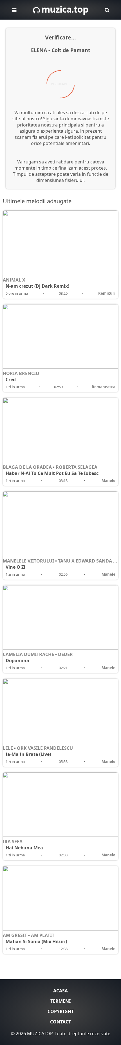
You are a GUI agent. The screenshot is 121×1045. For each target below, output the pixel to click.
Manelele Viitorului (28, 561)
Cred (11, 379)
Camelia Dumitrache (28, 654)
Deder (65, 654)
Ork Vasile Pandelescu (45, 748)
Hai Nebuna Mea (24, 848)
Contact (60, 1022)
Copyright (61, 1011)
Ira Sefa (13, 841)
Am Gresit (15, 935)
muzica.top (63, 9)
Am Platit (42, 935)
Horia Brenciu (21, 373)
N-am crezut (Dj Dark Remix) (37, 286)
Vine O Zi (15, 567)
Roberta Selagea (76, 467)
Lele (8, 748)
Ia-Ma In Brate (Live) (28, 754)
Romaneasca (103, 386)
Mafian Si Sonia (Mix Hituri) (36, 941)
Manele (108, 480)
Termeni (60, 1001)
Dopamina (17, 660)
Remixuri (106, 293)
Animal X (14, 280)
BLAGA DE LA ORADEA (27, 467)
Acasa (60, 991)
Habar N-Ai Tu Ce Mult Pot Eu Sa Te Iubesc (52, 473)
